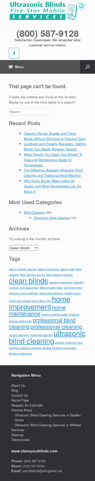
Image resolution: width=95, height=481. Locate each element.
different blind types (51, 288)
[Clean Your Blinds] (47, 11)
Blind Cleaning (34, 212)
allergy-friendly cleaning (23, 269)
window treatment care (69, 342)
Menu (19, 66)
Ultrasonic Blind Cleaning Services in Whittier (48, 424)
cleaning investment (61, 282)
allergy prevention (48, 269)
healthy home (73, 293)
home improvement (39, 302)
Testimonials (20, 439)
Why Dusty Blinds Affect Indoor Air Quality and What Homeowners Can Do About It (52, 186)
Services (17, 429)
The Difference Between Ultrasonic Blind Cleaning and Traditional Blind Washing (53, 173)
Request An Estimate (27, 405)
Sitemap (17, 434)
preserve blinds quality (54, 314)
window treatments (20, 353)
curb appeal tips (29, 288)
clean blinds (28, 280)
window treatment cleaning (25, 348)
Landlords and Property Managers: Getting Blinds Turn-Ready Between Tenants (55, 146)
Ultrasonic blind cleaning (51, 217)
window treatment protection (59, 348)
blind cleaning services (59, 275)
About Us (18, 385)
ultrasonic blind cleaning (47, 337)
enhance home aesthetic (23, 293)
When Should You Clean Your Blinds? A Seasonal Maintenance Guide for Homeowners (53, 159)
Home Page (20, 400)
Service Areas (21, 410)
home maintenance (37, 310)
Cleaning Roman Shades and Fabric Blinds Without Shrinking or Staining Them (55, 136)
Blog (14, 390)
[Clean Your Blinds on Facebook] (14, 53)
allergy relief (67, 269)
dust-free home (73, 288)
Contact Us (19, 395)
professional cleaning (56, 326)
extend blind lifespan (51, 293)
